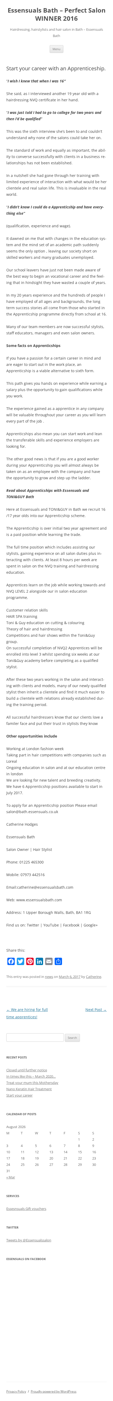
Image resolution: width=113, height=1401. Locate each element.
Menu (56, 49)
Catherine (93, 976)
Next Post (96, 1009)
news (49, 976)
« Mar (10, 1177)
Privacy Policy (16, 1391)
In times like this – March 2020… (31, 1076)
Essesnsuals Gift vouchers (26, 1208)
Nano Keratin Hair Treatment (29, 1089)
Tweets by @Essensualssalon (28, 1240)
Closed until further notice (26, 1070)
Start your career (19, 1095)
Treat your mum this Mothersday (32, 1082)
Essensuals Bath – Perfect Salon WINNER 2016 (57, 14)
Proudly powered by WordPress (53, 1391)
